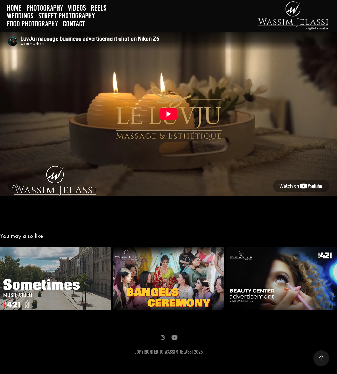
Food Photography (32, 23)
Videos (77, 8)
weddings (20, 16)
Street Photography (66, 16)
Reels (98, 8)
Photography (45, 8)
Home (14, 8)
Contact (74, 23)
